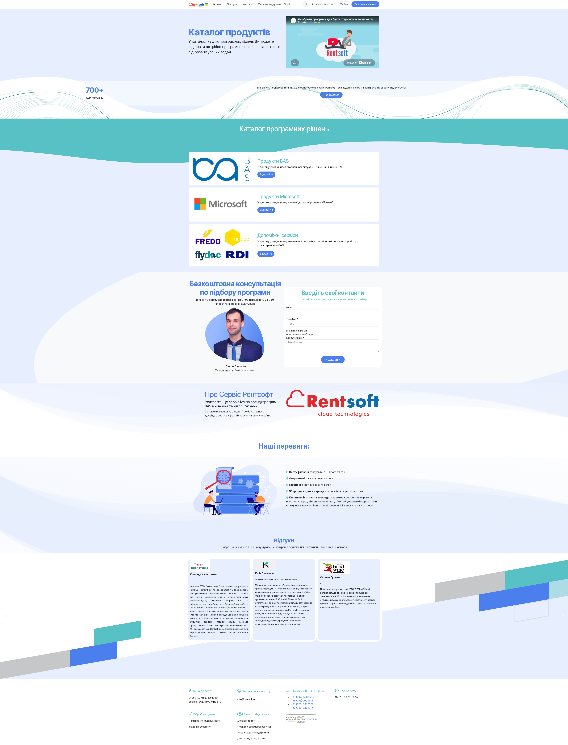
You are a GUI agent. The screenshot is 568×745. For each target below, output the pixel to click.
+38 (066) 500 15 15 (302, 704)
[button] (306, 4)
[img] (22, 616)
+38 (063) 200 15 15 (302, 700)
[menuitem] (218, 4)
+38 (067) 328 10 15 (302, 707)
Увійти (344, 4)
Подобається (331, 94)
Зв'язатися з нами (365, 4)
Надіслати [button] (332, 359)
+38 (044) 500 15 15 (303, 697)
